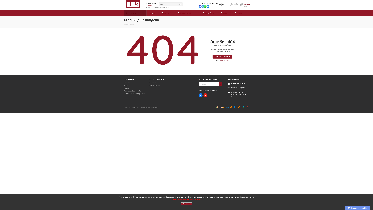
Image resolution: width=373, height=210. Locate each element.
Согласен (186, 204)
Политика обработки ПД (132, 91)
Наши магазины (154, 83)
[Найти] (180, 4)
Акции (126, 85)
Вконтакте (201, 95)
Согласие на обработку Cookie (134, 94)
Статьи (126, 88)
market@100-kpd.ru (238, 88)
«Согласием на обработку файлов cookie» (186, 199)
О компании (129, 79)
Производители (154, 85)
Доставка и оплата (156, 79)
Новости (127, 83)
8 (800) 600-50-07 (206, 3)
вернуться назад (223, 60)
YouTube (205, 95)
